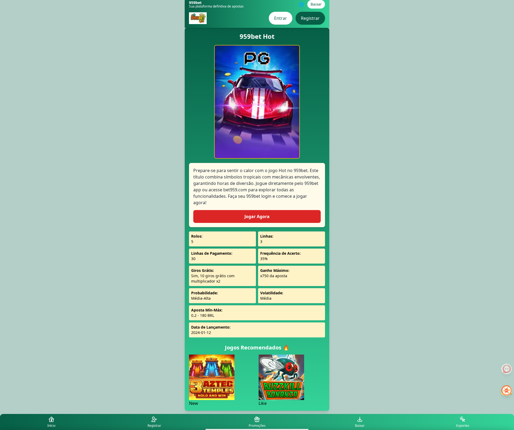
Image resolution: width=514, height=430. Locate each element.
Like (263, 403)
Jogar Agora (257, 216)
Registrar (310, 18)
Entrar (280, 18)
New (193, 403)
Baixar (316, 4)
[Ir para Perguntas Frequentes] (506, 369)
